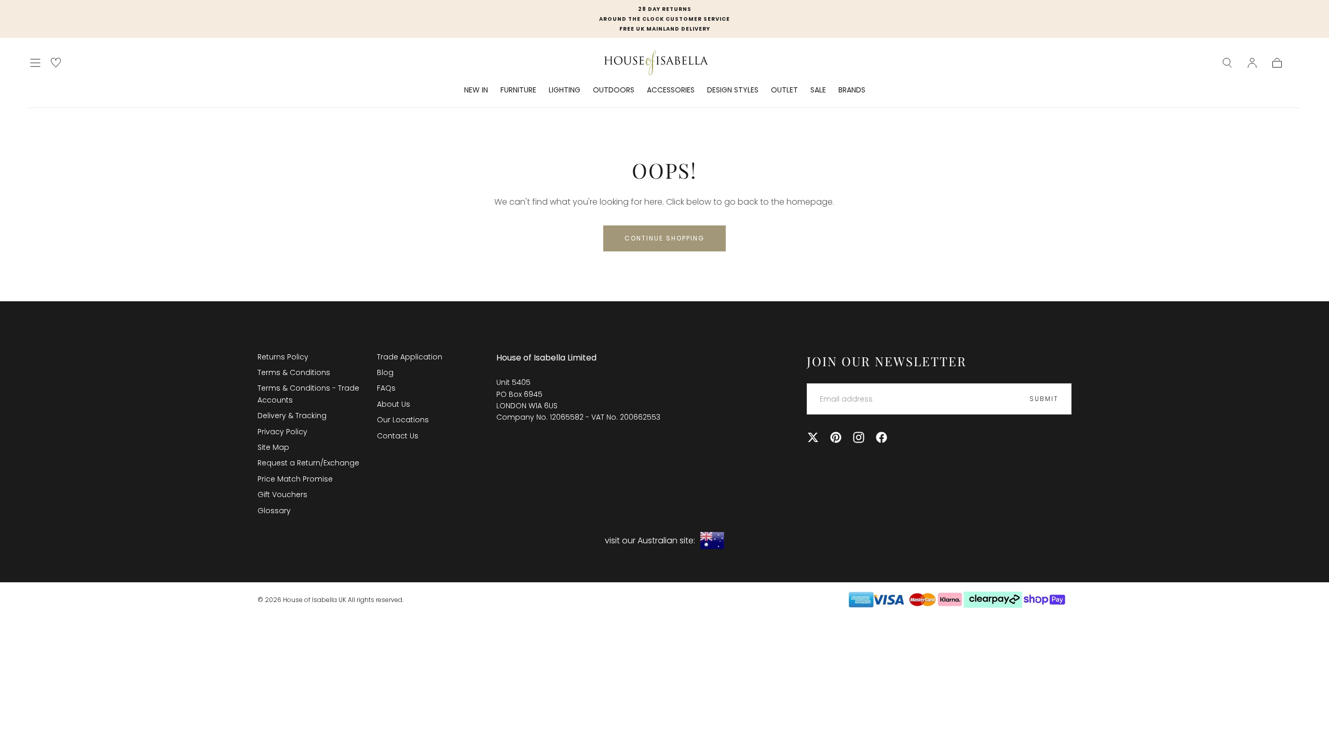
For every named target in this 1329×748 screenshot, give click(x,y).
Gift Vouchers (282, 494)
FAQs (386, 388)
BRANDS (851, 90)
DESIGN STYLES (732, 90)
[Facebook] (881, 437)
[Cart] (1277, 63)
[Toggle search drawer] (1227, 63)
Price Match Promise (295, 479)
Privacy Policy (282, 431)
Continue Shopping (664, 238)
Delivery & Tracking (292, 415)
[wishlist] (56, 63)
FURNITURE (518, 90)
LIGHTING (564, 90)
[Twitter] (813, 437)
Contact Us (397, 436)
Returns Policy (282, 357)
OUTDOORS (613, 90)
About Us (393, 404)
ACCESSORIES (671, 90)
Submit (1044, 398)
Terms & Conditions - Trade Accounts (308, 394)
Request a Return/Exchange (308, 463)
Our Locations (403, 420)
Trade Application (409, 357)
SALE (818, 90)
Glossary (274, 510)
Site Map (273, 447)
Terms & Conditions (293, 372)
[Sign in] (1252, 63)
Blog (385, 372)
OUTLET (784, 90)
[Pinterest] (835, 437)
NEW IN (476, 90)
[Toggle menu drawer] (35, 63)
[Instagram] (858, 437)
